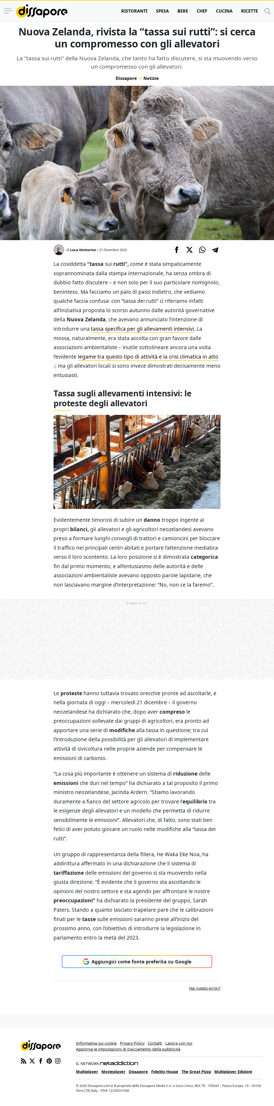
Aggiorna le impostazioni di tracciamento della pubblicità (128, 1049)
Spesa (162, 11)
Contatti (155, 1043)
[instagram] (57, 1060)
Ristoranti (134, 11)
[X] (32, 1060)
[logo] (41, 11)
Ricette (249, 11)
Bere (182, 11)
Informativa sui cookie (96, 1043)
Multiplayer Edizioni (233, 1071)
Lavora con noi (178, 1043)
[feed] (23, 1060)
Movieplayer (113, 1071)
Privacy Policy (132, 1043)
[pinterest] (49, 1060)
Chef (202, 11)
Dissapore (126, 78)
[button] (176, 249)
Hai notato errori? (204, 988)
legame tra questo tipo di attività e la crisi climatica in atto (148, 356)
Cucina (224, 11)
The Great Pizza (196, 1071)
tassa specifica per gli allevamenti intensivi (142, 328)
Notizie (151, 78)
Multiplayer (87, 1071)
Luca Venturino (83, 249)
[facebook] (40, 1060)
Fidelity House (164, 1071)
